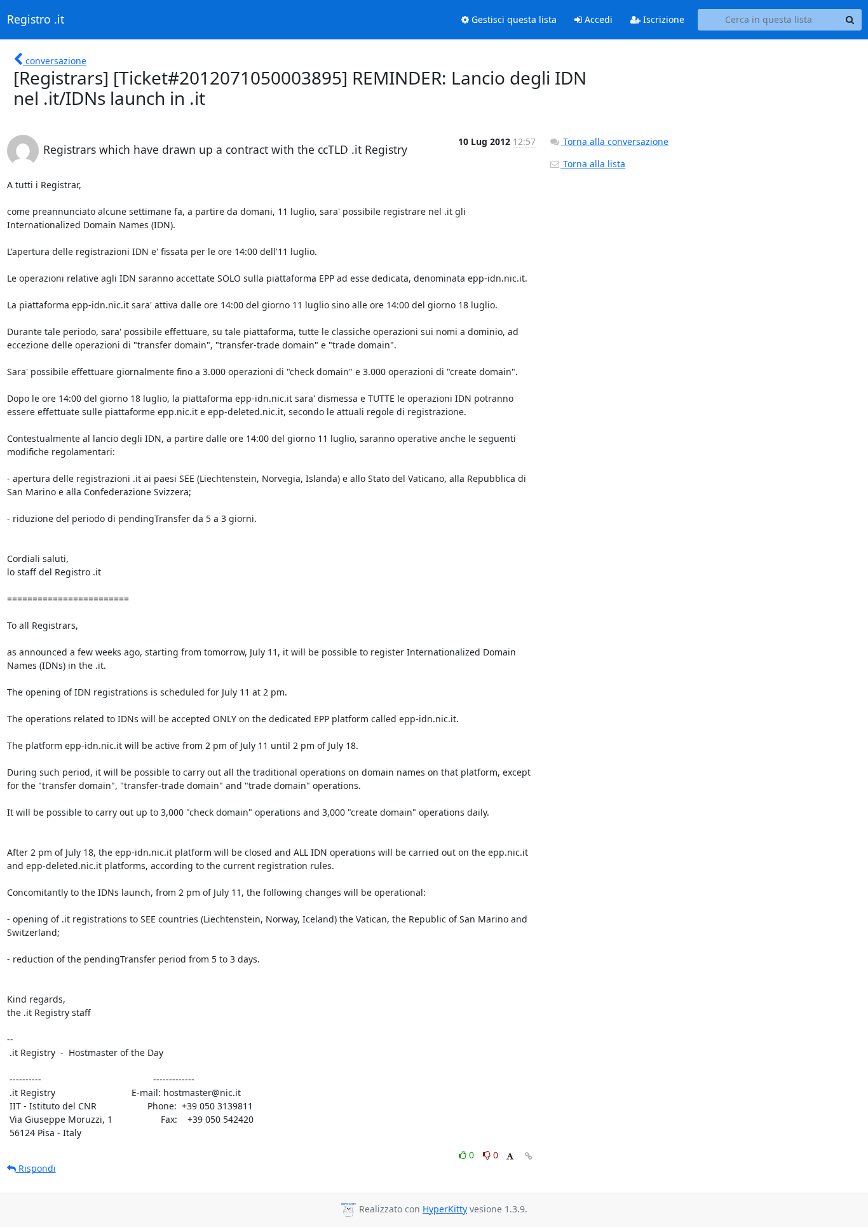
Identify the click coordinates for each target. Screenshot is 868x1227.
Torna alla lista (592, 164)
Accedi (597, 19)
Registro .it (35, 19)
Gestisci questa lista (513, 19)
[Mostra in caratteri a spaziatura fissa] (510, 1156)
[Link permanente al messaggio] (529, 1156)
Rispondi (36, 1168)
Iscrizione (662, 19)
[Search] (850, 20)
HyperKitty (445, 1209)
